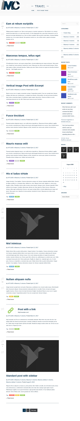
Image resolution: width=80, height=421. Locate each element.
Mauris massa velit (17, 143)
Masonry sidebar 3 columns (13, 382)
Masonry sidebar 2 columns (45, 379)
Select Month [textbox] (65, 196)
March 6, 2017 (34, 315)
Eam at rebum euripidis (19, 23)
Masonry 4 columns (20, 315)
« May (64, 186)
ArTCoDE (10, 27)
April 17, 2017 (34, 27)
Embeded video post (65, 121)
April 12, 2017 (34, 89)
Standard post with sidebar (21, 375)
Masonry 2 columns (20, 27)
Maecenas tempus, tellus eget (23, 55)
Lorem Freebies (72, 65)
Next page (33, 410)
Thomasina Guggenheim (66, 119)
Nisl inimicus (13, 243)
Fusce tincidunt (15, 115)
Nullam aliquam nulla (18, 279)
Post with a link (27, 309)
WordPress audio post (72, 80)
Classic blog (67, 33)
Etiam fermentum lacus (72, 73)
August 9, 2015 (30, 382)
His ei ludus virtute (17, 173)
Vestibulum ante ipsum (72, 95)
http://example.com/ (23, 312)
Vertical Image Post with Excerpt (25, 85)
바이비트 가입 (64, 138)
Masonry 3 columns (20, 379)
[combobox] (70, 196)
